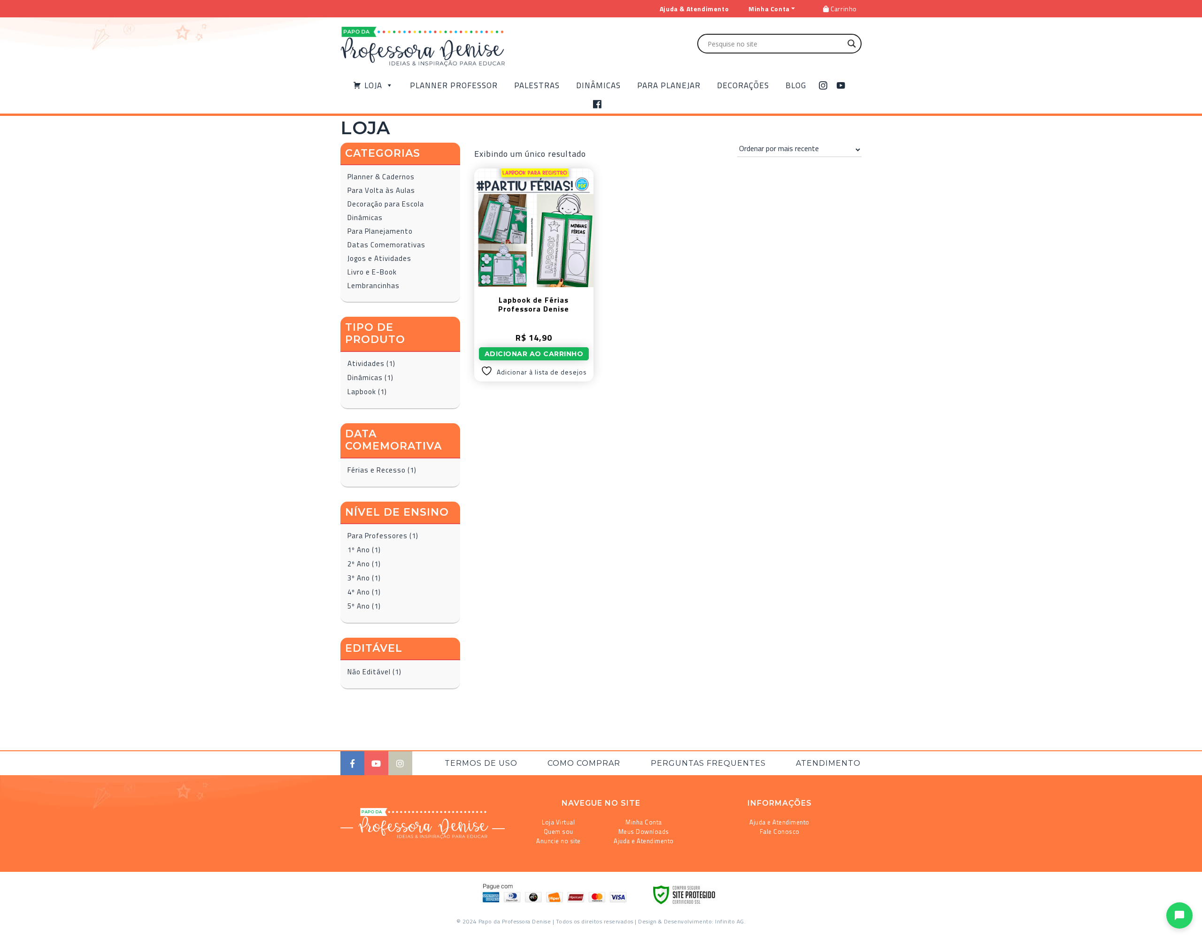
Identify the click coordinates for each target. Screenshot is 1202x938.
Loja (373, 85)
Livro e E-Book (372, 272)
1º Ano (358, 549)
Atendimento (828, 763)
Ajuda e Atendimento (644, 841)
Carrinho (843, 9)
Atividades (366, 363)
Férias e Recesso (376, 470)
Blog (796, 85)
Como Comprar (583, 763)
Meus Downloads (643, 831)
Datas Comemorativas (386, 244)
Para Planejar (669, 85)
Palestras (537, 85)
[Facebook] (597, 104)
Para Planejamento (380, 231)
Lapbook (361, 391)
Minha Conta (643, 822)
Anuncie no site (558, 841)
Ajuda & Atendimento (694, 9)
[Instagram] (823, 85)
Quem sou (558, 831)
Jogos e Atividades (379, 258)
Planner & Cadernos (381, 176)
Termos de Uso (481, 763)
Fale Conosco (780, 831)
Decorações (743, 85)
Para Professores (377, 535)
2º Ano (358, 563)
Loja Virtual (558, 822)
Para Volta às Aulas (381, 190)
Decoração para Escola (385, 203)
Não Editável (369, 671)
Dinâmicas (598, 85)
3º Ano (358, 577)
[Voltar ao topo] (20, 926)
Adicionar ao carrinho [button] (534, 354)
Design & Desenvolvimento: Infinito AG (691, 921)
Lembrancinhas (373, 285)
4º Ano (358, 592)
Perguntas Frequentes (708, 763)
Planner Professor (454, 85)
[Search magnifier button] (851, 43)
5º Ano (358, 606)
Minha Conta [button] (769, 9)
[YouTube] (841, 85)
